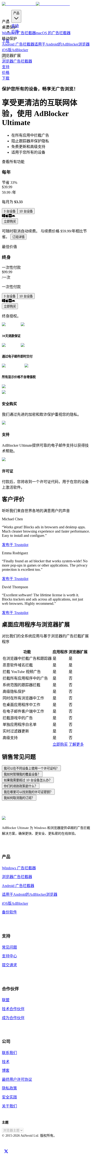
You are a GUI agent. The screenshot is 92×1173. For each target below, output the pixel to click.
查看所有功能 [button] (13, 162)
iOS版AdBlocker (15, 50)
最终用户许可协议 (17, 1079)
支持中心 (9, 956)
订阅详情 (18, 237)
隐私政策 (9, 1088)
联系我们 (9, 1053)
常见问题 (9, 947)
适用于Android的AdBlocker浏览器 (62, 44)
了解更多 (76, 744)
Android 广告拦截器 (18, 44)
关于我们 (9, 1106)
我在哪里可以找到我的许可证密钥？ (28, 792)
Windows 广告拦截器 (19, 868)
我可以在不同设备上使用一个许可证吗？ (31, 768)
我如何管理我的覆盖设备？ (22, 774)
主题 (5, 1122)
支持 (15, 26)
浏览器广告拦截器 (17, 61)
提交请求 (9, 965)
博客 (5, 1070)
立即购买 (10, 221)
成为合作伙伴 (13, 1018)
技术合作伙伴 (13, 1009)
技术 (5, 1062)
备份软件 (9, 912)
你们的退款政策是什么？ (21, 786)
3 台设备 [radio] (10, 211)
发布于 (15, 545)
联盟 (5, 1000)
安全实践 (9, 1097)
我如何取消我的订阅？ (19, 798)
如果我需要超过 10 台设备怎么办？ (28, 780)
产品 (16, 13)
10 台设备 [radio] (26, 211)
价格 (15, 31)
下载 (5, 78)
